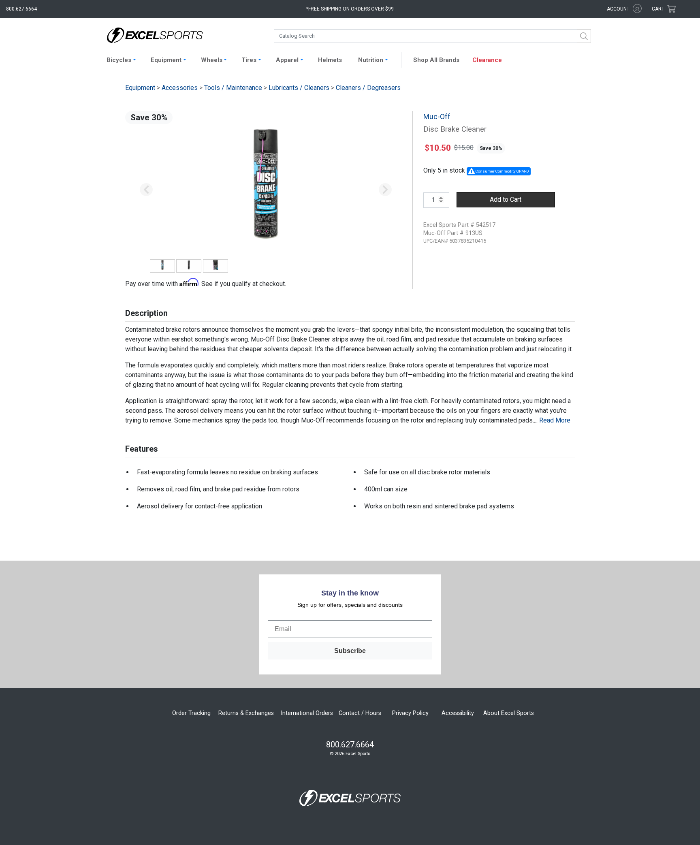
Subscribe (350, 650)
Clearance (487, 60)
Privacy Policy (410, 713)
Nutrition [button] (370, 60)
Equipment (140, 88)
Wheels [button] (211, 60)
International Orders (307, 713)
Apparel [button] (287, 60)
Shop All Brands (436, 60)
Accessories (180, 88)
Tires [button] (248, 60)
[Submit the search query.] (584, 36)
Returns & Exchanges (246, 713)
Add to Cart (505, 199)
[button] (146, 190)
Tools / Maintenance (233, 88)
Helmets (330, 60)
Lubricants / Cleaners (299, 88)
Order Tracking (191, 713)
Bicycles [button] (119, 60)
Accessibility (458, 713)
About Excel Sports (508, 713)
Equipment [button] (166, 60)
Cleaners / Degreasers (368, 88)
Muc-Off (436, 117)
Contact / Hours (360, 713)
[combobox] (432, 36)
